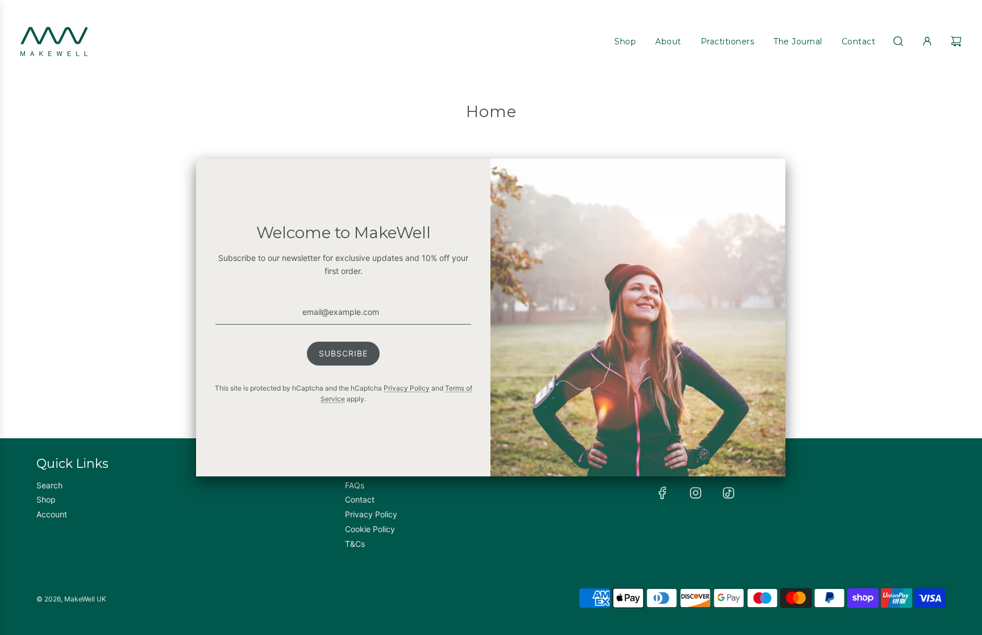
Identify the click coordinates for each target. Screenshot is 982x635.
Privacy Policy (407, 388)
